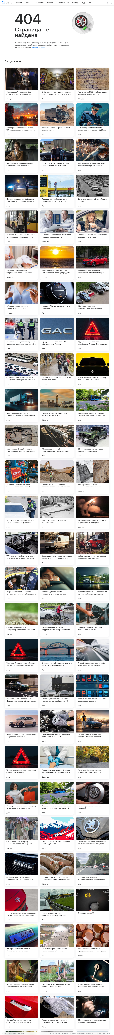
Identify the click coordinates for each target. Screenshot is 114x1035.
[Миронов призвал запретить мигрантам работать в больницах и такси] (21, 584)
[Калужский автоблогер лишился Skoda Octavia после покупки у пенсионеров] (92, 834)
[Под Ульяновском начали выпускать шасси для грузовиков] (21, 405)
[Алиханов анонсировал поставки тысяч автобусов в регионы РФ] (57, 798)
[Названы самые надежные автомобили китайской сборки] (92, 263)
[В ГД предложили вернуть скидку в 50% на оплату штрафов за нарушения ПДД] (21, 512)
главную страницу (39, 47)
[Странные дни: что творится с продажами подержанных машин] (21, 370)
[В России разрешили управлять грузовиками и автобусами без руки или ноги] (92, 405)
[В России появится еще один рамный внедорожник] (92, 441)
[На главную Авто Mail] (8, 2)
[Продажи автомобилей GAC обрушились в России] (57, 334)
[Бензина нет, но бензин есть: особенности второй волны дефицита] (57, 191)
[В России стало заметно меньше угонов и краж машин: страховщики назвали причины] (92, 1012)
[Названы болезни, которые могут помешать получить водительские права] (92, 227)
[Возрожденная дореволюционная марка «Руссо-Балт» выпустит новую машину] (57, 548)
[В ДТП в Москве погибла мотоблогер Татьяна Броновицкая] (92, 334)
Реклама (21, 1033)
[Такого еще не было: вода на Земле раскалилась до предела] (57, 263)
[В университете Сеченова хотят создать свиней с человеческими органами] (57, 869)
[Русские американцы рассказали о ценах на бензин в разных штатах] (92, 584)
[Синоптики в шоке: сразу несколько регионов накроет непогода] (21, 834)
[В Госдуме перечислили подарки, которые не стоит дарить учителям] (21, 798)
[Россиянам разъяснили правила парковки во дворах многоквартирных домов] (92, 691)
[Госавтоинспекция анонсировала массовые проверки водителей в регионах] (21, 334)
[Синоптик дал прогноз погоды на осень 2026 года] (57, 370)
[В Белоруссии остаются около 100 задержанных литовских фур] (21, 120)
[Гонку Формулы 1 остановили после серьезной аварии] (57, 941)
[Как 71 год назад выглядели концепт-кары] (57, 512)
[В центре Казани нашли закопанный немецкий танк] (92, 477)
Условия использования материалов (81, 1033)
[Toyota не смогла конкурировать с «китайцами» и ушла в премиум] (21, 905)
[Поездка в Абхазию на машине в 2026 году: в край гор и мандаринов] (57, 834)
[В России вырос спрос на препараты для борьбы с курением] (21, 298)
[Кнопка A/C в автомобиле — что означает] (57, 298)
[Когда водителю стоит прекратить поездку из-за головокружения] (57, 584)
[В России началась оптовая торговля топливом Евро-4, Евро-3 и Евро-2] (21, 477)
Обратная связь (100, 1033)
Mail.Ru (4, 1033)
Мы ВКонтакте (55, 1033)
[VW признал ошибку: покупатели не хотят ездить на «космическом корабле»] (21, 548)
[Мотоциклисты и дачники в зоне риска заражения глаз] (57, 977)
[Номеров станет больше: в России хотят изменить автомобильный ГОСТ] (21, 941)
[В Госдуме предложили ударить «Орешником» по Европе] (92, 512)
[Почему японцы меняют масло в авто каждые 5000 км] (57, 727)
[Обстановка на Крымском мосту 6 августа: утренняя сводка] (57, 655)
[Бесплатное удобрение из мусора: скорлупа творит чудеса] (92, 941)
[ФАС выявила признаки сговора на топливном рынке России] (92, 156)
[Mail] (3, 2)
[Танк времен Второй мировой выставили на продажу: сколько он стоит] (21, 441)
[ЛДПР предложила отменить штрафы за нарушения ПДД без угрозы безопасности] (92, 120)
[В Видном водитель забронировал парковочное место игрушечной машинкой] (92, 298)
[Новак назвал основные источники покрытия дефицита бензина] (92, 869)
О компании (12, 1033)
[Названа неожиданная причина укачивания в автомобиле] (21, 156)
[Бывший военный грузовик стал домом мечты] (57, 120)
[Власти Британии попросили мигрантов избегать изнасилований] (57, 405)
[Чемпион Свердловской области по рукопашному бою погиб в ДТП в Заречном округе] (21, 655)
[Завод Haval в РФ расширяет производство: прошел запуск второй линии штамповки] (21, 869)
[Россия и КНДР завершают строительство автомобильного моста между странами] (57, 477)
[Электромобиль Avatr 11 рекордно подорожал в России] (21, 727)
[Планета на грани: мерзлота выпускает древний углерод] (57, 1012)
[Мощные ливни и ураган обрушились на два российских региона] (57, 620)
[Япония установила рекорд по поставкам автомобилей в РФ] (57, 691)
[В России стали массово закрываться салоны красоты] (21, 263)
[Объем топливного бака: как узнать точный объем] (92, 620)
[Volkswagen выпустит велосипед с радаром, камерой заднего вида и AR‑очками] (92, 548)
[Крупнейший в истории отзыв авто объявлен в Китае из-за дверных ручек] (21, 1012)
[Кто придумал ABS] (92, 905)
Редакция (64, 1033)
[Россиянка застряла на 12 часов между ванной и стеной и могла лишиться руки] (57, 762)
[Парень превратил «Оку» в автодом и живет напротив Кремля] (92, 727)
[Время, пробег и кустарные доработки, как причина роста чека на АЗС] (92, 977)
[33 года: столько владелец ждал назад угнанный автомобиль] (57, 156)
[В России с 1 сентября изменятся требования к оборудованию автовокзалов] (21, 227)
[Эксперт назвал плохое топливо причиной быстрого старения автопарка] (21, 977)
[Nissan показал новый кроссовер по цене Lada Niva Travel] (92, 370)
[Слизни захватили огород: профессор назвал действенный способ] (21, 620)
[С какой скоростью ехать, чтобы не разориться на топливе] (92, 655)
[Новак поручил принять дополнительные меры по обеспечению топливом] (57, 905)
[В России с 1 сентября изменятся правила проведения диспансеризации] (57, 227)
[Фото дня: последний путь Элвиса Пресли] (92, 191)
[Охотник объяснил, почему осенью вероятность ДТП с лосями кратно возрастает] (92, 762)
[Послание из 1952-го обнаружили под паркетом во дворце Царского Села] (92, 84)
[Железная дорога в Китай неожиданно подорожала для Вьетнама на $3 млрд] (57, 441)
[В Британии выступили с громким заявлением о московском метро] (57, 84)
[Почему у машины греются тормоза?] (92, 798)
